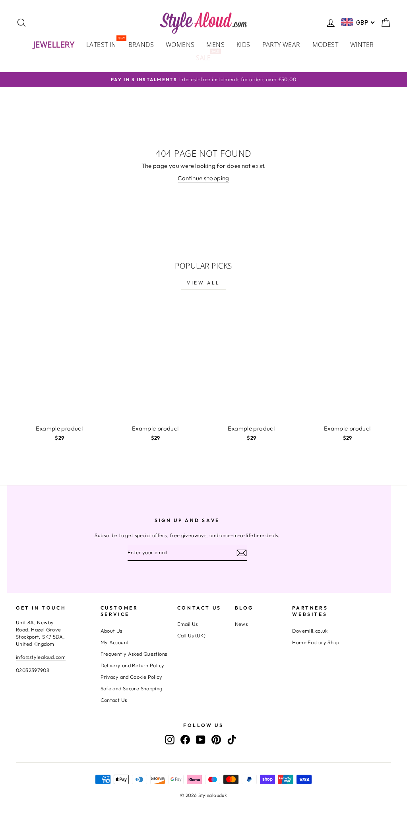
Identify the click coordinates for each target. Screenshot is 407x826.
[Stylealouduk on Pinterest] (216, 739)
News (241, 624)
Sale (206, 57)
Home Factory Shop (315, 642)
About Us (111, 630)
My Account (115, 642)
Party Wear (281, 44)
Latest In (104, 44)
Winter (362, 44)
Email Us (187, 624)
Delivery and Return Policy (133, 665)
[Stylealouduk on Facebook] (185, 739)
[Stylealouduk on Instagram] (169, 739)
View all (203, 283)
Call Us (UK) (191, 635)
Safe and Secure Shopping (132, 688)
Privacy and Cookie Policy (131, 677)
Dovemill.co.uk (310, 630)
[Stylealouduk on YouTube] (200, 739)
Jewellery (54, 44)
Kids (243, 44)
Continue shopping (203, 178)
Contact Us (114, 700)
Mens (215, 44)
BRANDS (141, 44)
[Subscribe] (241, 552)
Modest (325, 44)
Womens (180, 44)
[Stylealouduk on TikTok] (231, 739)
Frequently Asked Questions (134, 654)
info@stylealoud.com (41, 657)
